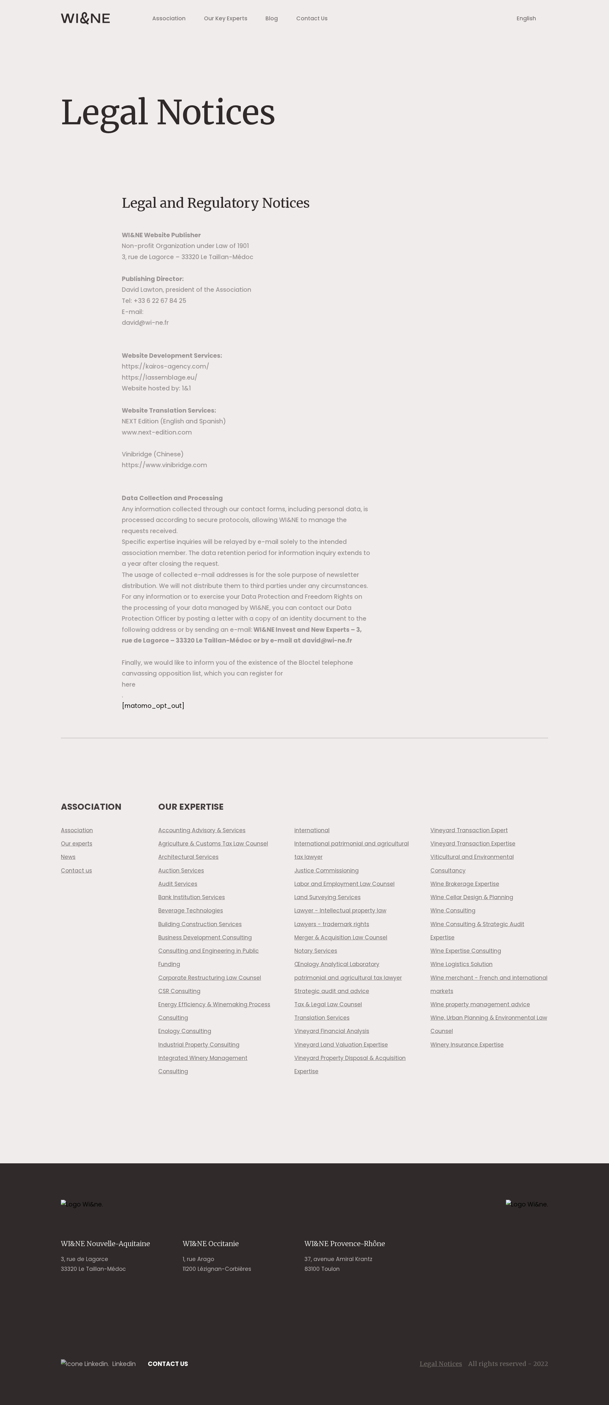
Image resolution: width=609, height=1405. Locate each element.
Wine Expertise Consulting (465, 951)
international (312, 830)
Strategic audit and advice (331, 991)
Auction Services (181, 870)
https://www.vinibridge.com (164, 465)
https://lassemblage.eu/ (160, 377)
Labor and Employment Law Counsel (344, 884)
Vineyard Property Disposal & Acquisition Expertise (350, 1064)
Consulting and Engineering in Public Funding (208, 957)
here (128, 684)
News (68, 857)
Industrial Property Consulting (198, 1045)
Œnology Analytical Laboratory (336, 964)
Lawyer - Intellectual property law (340, 910)
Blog (271, 18)
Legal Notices (441, 1364)
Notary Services (315, 951)
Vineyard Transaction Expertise (472, 843)
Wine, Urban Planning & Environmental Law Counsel (488, 1024)
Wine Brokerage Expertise (464, 884)
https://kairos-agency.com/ (165, 366)
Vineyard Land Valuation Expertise (341, 1045)
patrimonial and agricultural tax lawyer (348, 978)
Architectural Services (188, 857)
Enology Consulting (184, 1031)
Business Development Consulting (205, 937)
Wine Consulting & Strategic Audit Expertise (477, 930)
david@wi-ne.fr (145, 322)
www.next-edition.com (157, 432)
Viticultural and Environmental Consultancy (472, 863)
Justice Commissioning (326, 870)
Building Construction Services (200, 924)
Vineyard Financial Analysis (331, 1031)
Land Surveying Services (327, 897)
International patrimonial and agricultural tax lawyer (351, 850)
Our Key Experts (225, 18)
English (526, 18)
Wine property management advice (480, 1004)
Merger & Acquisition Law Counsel (340, 937)
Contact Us (312, 18)
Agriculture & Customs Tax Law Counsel (213, 843)
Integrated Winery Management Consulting (202, 1064)
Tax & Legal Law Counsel (328, 1004)
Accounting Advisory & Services (202, 830)
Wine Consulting (452, 910)
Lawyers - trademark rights (331, 924)
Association (169, 18)
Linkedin (124, 1364)
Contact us (76, 870)
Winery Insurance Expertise (467, 1045)
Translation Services (322, 1018)
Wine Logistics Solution (461, 964)
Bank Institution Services (191, 897)
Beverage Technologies (190, 910)
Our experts (76, 843)
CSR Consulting (179, 991)
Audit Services (177, 884)
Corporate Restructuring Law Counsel (209, 978)
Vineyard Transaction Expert (469, 830)
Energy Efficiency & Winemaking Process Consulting (214, 1011)
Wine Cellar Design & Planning (471, 897)
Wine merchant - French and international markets (488, 984)
